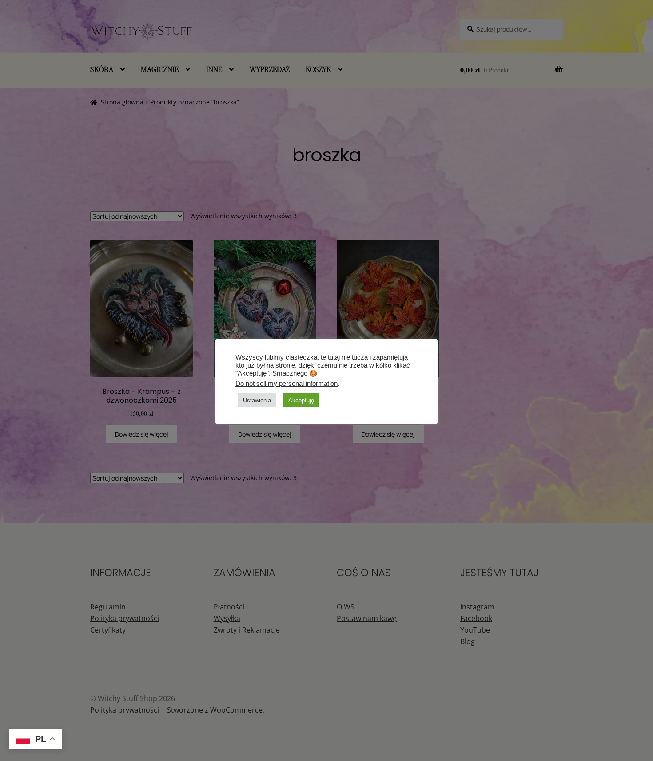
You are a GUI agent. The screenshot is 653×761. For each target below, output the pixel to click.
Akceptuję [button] (301, 400)
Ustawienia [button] (257, 400)
